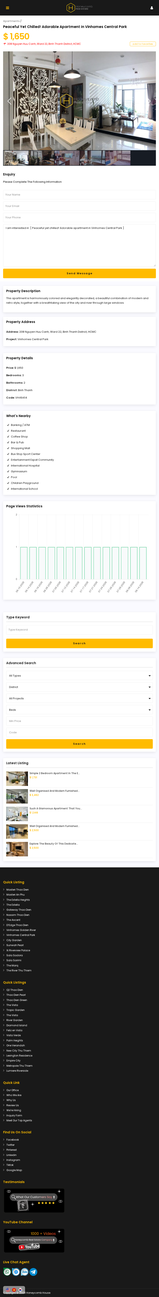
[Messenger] (16, 1272)
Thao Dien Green (16, 1000)
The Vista (12, 1005)
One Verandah (15, 1045)
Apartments (11, 21)
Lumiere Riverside (17, 1070)
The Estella (13, 905)
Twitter (10, 1145)
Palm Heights (14, 1040)
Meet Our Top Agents (19, 1120)
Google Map (14, 1170)
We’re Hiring (13, 1110)
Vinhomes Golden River (21, 930)
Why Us (11, 1100)
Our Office (12, 1090)
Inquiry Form (14, 1115)
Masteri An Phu (15, 894)
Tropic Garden (15, 1010)
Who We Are (13, 1095)
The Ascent (13, 920)
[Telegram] (33, 1272)
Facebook (12, 1139)
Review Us (12, 1105)
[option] (79, 100)
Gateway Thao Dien (18, 909)
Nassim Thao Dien (17, 915)
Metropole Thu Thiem (19, 1065)
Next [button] (148, 101)
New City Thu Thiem (18, 1050)
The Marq (12, 965)
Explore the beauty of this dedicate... (54, 843)
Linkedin (11, 1155)
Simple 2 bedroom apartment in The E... (55, 773)
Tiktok (9, 1165)
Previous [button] (9, 101)
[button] (8, 1290)
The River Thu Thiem (18, 970)
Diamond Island (16, 1025)
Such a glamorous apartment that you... (56, 808)
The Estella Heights (18, 900)
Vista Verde (13, 1035)
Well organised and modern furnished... (55, 791)
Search (79, 643)
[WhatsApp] (7, 1272)
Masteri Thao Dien (17, 889)
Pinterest (11, 1150)
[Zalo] (25, 1272)
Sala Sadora (14, 955)
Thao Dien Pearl (16, 995)
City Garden (14, 940)
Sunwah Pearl (15, 945)
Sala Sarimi (13, 960)
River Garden (14, 1020)
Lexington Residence (19, 1055)
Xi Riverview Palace (18, 950)
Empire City (13, 1060)
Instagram (13, 1160)
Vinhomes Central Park (33, 339)
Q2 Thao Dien (14, 990)
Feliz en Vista (14, 1030)
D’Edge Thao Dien (17, 925)
